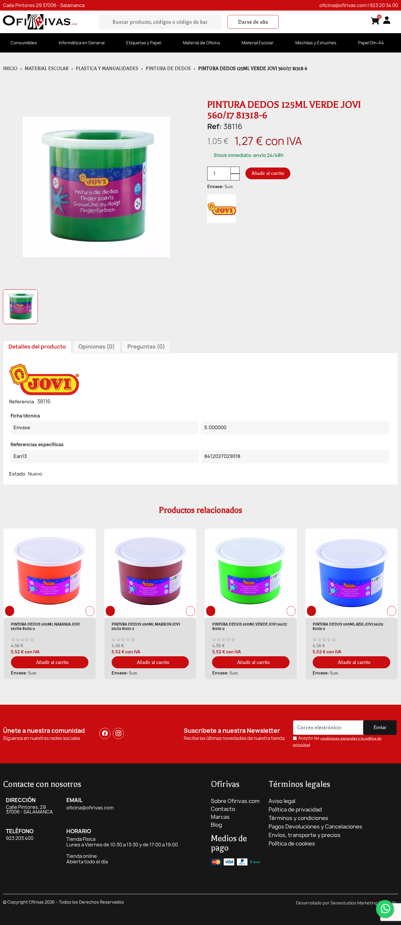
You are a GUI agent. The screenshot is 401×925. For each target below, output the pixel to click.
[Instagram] (118, 733)
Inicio (10, 68)
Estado (17, 474)
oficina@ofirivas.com (343, 5)
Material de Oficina (201, 42)
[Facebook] (105, 733)
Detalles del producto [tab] (37, 346)
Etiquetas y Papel (143, 42)
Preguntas (146, 346)
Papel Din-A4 (371, 42)
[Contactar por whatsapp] (385, 909)
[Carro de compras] (375, 21)
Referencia (21, 401)
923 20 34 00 (384, 5)
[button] (253, 22)
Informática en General (82, 42)
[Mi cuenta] (386, 20)
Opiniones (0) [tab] (96, 346)
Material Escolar (258, 42)
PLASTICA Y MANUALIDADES (107, 68)
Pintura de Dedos (168, 68)
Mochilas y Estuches (315, 42)
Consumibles (24, 42)
